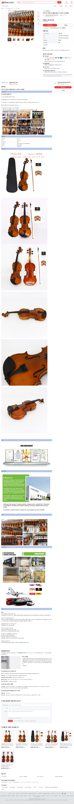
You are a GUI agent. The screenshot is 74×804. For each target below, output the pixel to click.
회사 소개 (9, 793)
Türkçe (68, 795)
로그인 (71, 3)
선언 (13, 793)
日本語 (17, 795)
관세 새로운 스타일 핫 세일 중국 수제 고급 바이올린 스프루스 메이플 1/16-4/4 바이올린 (37, 745)
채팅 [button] (66, 25)
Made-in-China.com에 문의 (33, 793)
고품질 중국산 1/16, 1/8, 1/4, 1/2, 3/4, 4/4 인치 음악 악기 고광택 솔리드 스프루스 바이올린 (7, 745)
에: (7, 708)
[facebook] (62, 793)
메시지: (6, 711)
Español (25, 795)
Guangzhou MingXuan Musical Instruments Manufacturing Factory (52, 15)
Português (34, 795)
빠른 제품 (40, 793)
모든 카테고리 (5, 5)
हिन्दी (60, 795)
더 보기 (2, 789)
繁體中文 (13, 795)
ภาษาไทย (63, 795)
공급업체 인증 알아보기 (46, 793)
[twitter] (65, 793)
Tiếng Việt (71, 795)
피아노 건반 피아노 (40, 776)
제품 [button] (19, 2)
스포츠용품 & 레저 (9, 8)
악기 (14, 8)
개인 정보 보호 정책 (24, 793)
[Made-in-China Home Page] (7, 2)
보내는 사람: (5, 705)
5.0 (59, 83)
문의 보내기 (50, 25)
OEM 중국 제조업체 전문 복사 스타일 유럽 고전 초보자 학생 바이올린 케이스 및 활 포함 (66, 745)
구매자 (55, 5)
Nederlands (56, 795)
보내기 (10, 721)
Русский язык (43, 795)
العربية (52, 795)
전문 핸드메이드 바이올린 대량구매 (51, 787)
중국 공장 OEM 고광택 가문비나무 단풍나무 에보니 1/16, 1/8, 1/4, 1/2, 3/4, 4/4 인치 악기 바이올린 (22, 745)
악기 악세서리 (3, 776)
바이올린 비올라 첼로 (59, 776)
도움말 (61, 5)
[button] (56, 2)
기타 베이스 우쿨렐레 (23, 776)
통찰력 (53, 793)
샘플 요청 (63, 27)
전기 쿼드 (41, 787)
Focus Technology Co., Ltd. (38, 798)
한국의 (48, 795)
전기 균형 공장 (12, 787)
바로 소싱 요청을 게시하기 (30, 720)
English (5, 795)
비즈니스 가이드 (58, 793)
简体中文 (9, 795)
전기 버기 (35, 787)
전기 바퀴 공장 (20, 787)
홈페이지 (2, 8)
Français (21, 795)
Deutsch (29, 795)
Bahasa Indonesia (38, 796)
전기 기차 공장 (4, 787)
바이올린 (18, 8)
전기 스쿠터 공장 (28, 787)
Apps (66, 5)
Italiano (38, 795)
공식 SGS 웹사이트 (30, 652)
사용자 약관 (18, 793)
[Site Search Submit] (59, 2)
